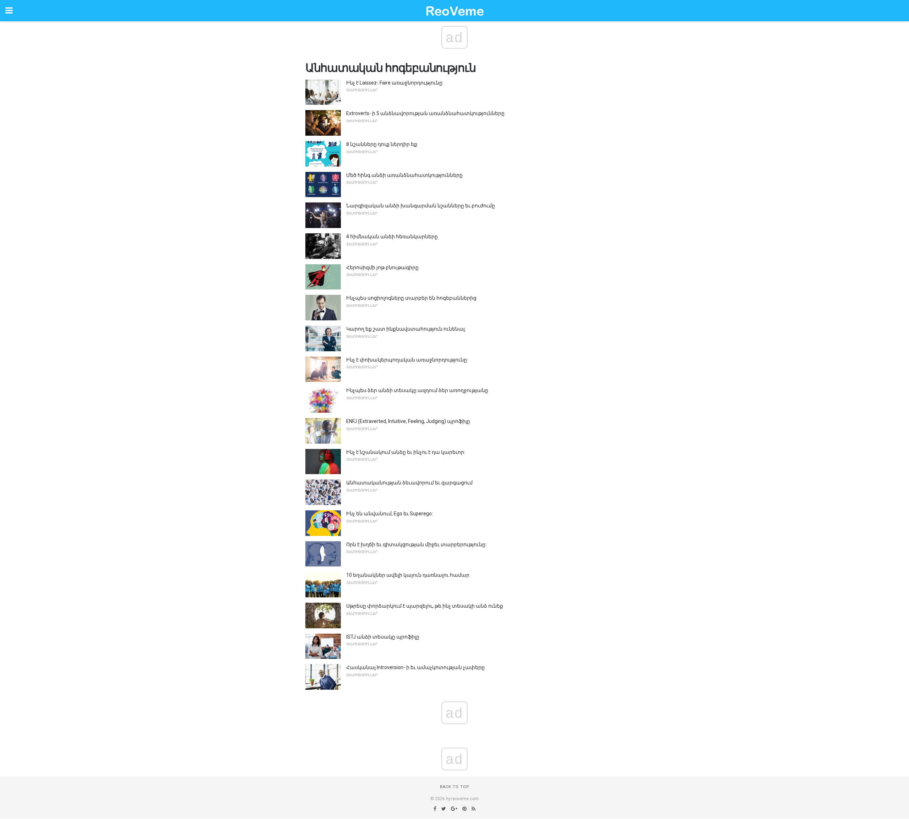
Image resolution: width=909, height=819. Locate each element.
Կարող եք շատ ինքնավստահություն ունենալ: (406, 329)
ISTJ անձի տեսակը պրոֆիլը (382, 637)
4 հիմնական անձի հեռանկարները (392, 236)
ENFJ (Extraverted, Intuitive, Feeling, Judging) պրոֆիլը (408, 421)
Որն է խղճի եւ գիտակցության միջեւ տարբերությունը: (416, 544)
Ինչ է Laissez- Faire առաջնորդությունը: (394, 83)
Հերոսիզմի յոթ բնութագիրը (382, 267)
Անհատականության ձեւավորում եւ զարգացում (409, 483)
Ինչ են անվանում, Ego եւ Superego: (389, 513)
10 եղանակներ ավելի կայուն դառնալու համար (407, 575)
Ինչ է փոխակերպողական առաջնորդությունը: (407, 360)
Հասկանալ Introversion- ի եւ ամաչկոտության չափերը (415, 667)
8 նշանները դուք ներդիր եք (381, 144)
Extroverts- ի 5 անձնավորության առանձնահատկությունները (425, 113)
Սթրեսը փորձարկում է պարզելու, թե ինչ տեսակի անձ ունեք (424, 606)
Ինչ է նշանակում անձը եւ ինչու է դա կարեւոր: (405, 452)
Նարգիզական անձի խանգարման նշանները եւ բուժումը (420, 205)
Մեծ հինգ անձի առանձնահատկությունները (404, 175)
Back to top (454, 787)
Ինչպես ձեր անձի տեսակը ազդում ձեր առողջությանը (417, 390)
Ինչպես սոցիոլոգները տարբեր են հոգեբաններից (411, 298)
